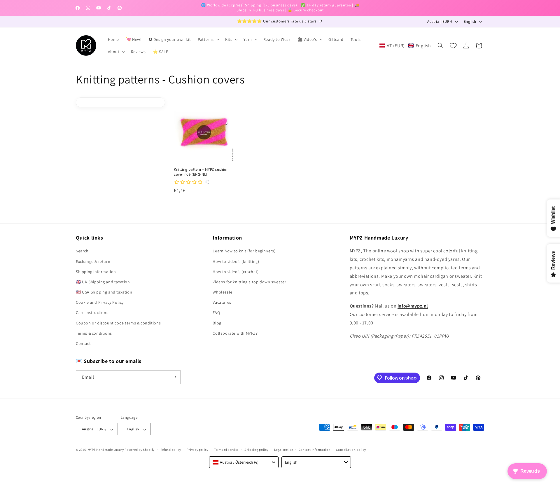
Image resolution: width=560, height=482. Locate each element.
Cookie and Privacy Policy (100, 302)
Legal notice (283, 450)
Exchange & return (93, 261)
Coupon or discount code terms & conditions (118, 323)
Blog (217, 323)
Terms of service (226, 450)
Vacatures (222, 302)
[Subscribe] (174, 377)
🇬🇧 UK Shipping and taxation (103, 281)
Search (82, 251)
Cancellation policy (351, 450)
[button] (208, 39)
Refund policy (170, 450)
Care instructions (92, 312)
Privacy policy (197, 450)
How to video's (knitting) (236, 261)
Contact (83, 343)
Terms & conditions (94, 333)
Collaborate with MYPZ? (235, 333)
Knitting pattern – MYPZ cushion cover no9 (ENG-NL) (201, 172)
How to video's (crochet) (235, 271)
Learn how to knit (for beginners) (244, 251)
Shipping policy (256, 450)
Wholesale (222, 292)
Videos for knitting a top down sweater (249, 281)
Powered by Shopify (140, 450)
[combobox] (244, 462)
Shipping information (96, 271)
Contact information (314, 450)
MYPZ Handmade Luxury (106, 450)
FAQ (216, 312)
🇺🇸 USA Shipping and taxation (104, 292)
